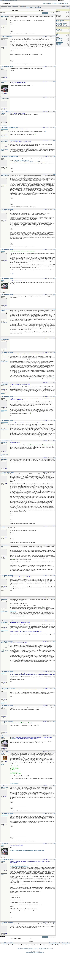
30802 (54, 209)
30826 (54, 751)
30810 (54, 396)
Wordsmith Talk (4, 6)
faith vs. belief (5, 785)
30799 (54, 140)
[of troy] (5, 759)
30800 (54, 156)
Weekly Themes (23, 6)
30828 (54, 813)
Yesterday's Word (29, 948)
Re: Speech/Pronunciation (7, 66)
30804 (54, 278)
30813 (54, 457)
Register (63, 6)
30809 (54, 382)
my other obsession (14, 783)
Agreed (3, 526)
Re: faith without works (7, 382)
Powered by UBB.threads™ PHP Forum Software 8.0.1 (35, 952)
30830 (54, 859)
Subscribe (36, 948)
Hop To (12, 938)
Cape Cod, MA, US (4, 322)
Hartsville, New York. (4, 125)
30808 (54, 352)
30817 (54, 575)
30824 (54, 721)
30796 (54, 97)
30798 (54, 127)
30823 (54, 705)
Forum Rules (4, 942)
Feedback (51, 948)
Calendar (32, 7)
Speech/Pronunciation (7, 36)
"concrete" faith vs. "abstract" (8, 472)
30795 (54, 81)
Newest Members (60, 20)
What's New (50, 3)
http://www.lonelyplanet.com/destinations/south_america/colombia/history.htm (27, 850)
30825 (54, 735)
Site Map (60, 3)
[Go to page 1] (48, 13)
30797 (54, 111)
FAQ (39, 948)
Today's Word (23, 948)
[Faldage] (4, 91)
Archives (43, 948)
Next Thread (41, 10)
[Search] (67, 7)
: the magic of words (9, 0)
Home (18, 948)
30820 (54, 641)
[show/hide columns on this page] (69, 7)
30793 (54, 36)
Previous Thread (14, 10)
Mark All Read (11, 942)
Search (55, 3)
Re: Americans (5, 309)
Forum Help (58, 942)
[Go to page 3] (55, 13)
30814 (54, 472)
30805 (54, 294)
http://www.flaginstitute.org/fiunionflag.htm (19, 866)
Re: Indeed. (4, 14)
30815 (54, 526)
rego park (2, 764)
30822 (54, 688)
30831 (54, 922)
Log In (68, 6)
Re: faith (4, 457)
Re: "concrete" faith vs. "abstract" (9, 620)
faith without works (6, 174)
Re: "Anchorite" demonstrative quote (10, 127)
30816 (54, 545)
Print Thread (2, 12)
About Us (45, 3)
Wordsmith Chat (38, 949)
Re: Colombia (5, 843)
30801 (54, 174)
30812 (54, 440)
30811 (54, 420)
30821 (54, 671)
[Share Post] (51, 36)
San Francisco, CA (4, 558)
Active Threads (38, 7)
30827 (54, 785)
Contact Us (65, 3)
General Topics (15, 6)
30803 (54, 249)
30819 (54, 620)
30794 (54, 66)
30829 (54, 843)
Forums (9, 6)
